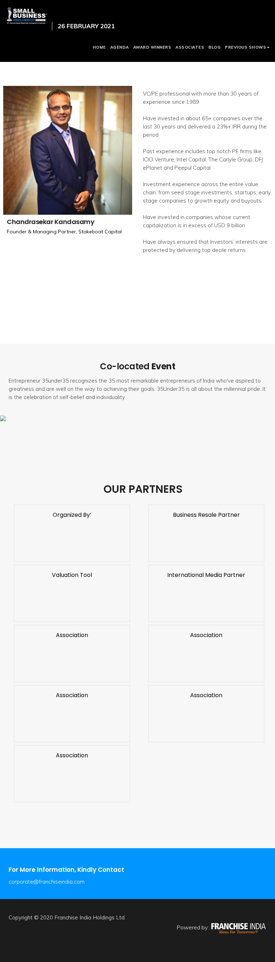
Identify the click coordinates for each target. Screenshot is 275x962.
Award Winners (152, 47)
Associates (189, 47)
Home (99, 47)
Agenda (119, 47)
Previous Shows (245, 47)
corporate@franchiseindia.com (47, 881)
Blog (214, 47)
